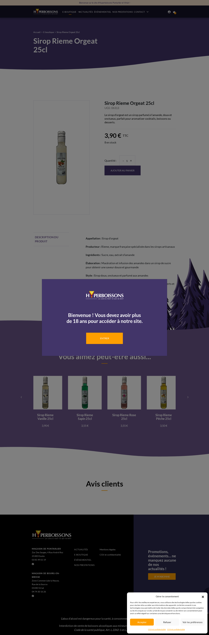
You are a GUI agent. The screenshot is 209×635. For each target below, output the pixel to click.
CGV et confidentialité (157, 629)
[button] (202, 596)
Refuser (167, 622)
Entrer (104, 338)
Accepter (142, 622)
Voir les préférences (193, 622)
